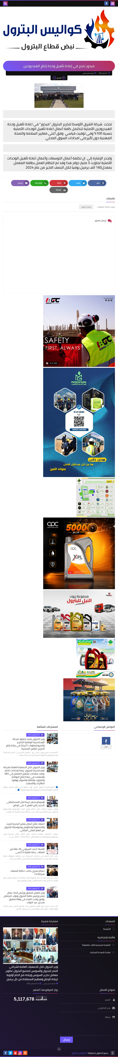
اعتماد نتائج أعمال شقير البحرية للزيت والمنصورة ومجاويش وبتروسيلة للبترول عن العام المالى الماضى (24, 827)
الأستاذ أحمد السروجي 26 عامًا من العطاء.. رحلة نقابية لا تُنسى (27, 850)
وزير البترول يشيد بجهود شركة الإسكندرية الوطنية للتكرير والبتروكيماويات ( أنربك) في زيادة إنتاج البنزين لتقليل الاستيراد (25, 744)
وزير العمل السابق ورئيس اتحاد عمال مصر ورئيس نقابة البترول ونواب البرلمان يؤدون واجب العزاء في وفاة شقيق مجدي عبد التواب (24, 897)
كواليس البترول (78, 1053)
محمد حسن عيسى (49, 983)
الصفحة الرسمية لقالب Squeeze (96, 945)
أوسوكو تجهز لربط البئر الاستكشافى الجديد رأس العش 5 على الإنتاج (25, 804)
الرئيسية (107, 929)
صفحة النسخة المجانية (100, 952)
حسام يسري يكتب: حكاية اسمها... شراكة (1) (27, 872)
